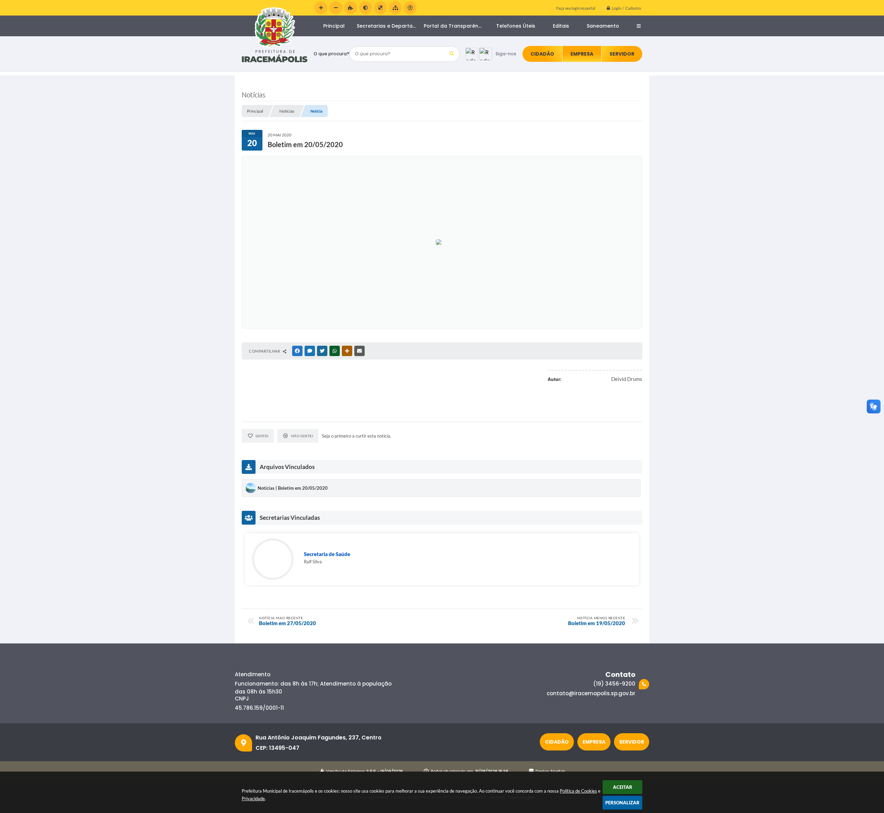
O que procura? (331, 53)
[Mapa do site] (395, 8)
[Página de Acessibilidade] (410, 8)
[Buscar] (452, 54)
